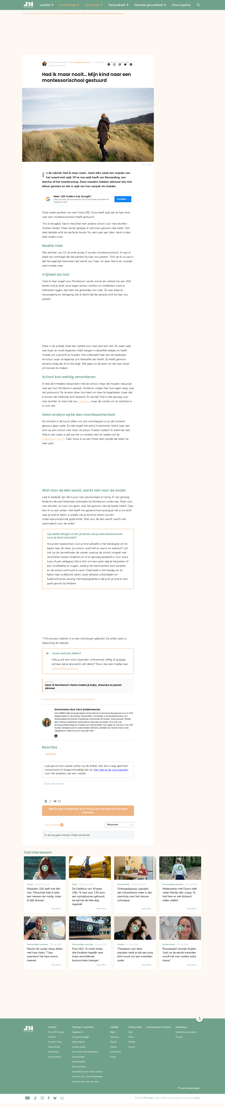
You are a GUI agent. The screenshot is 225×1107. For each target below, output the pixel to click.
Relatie (131, 1041)
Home (25, 13)
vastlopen (84, 401)
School (131, 1046)
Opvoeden (92, 5)
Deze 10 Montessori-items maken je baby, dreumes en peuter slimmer (83, 687)
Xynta (197, 1097)
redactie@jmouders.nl (65, 668)
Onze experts (181, 5)
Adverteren (53, 1051)
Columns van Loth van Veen (85, 1081)
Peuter (113, 1041)
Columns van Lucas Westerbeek (87, 1076)
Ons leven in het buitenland (85, 1051)
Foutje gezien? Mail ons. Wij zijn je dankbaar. (69, 699)
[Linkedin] (55, 736)
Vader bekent (78, 1041)
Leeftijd (45, 5)
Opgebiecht (77, 1032)
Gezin (131, 1037)
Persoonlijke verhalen (52, 13)
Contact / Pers (55, 1041)
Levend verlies (78, 1046)
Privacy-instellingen (189, 1088)
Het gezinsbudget (80, 1037)
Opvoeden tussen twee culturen (87, 1071)
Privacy (179, 1037)
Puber (113, 1056)
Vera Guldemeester (57, 62)
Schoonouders (79, 1066)
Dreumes (114, 1037)
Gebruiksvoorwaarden (186, 1032)
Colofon (52, 1037)
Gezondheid (117, 5)
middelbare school (53, 439)
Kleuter (113, 1046)
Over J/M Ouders (56, 1032)
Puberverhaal (78, 1056)
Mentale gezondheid (148, 5)
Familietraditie (78, 1061)
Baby (112, 1032)
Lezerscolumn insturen (158, 1027)
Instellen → (123, 199)
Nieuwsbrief (54, 1046)
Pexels (149, 164)
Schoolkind (115, 1051)
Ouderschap (67, 5)
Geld (130, 1032)
